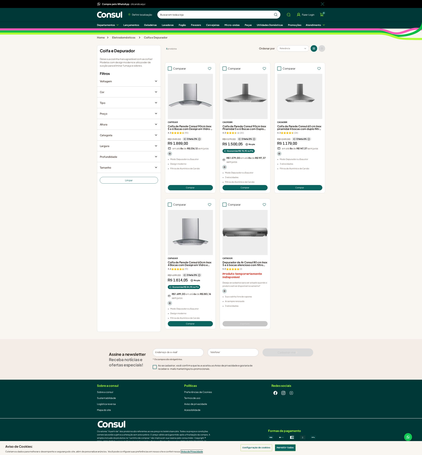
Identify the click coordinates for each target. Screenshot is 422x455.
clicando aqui (138, 3)
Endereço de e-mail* (166, 352)
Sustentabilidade (106, 397)
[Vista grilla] (314, 48)
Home (101, 37)
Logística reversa (106, 403)
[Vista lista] (322, 48)
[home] (154, 424)
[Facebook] (275, 393)
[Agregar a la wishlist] (209, 68)
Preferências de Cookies (198, 391)
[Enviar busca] (275, 14)
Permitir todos (285, 448)
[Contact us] (408, 437)
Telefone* (215, 352)
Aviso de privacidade (226, 365)
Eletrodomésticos (123, 37)
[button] (208, 367)
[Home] (110, 14)
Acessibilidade (192, 409)
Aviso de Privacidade (192, 451)
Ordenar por (267, 48)
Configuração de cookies (256, 448)
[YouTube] (291, 393)
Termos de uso (192, 397)
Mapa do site (104, 409)
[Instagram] (283, 393)
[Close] (322, 4)
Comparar (179, 68)
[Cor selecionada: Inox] (170, 154)
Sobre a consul (105, 391)
